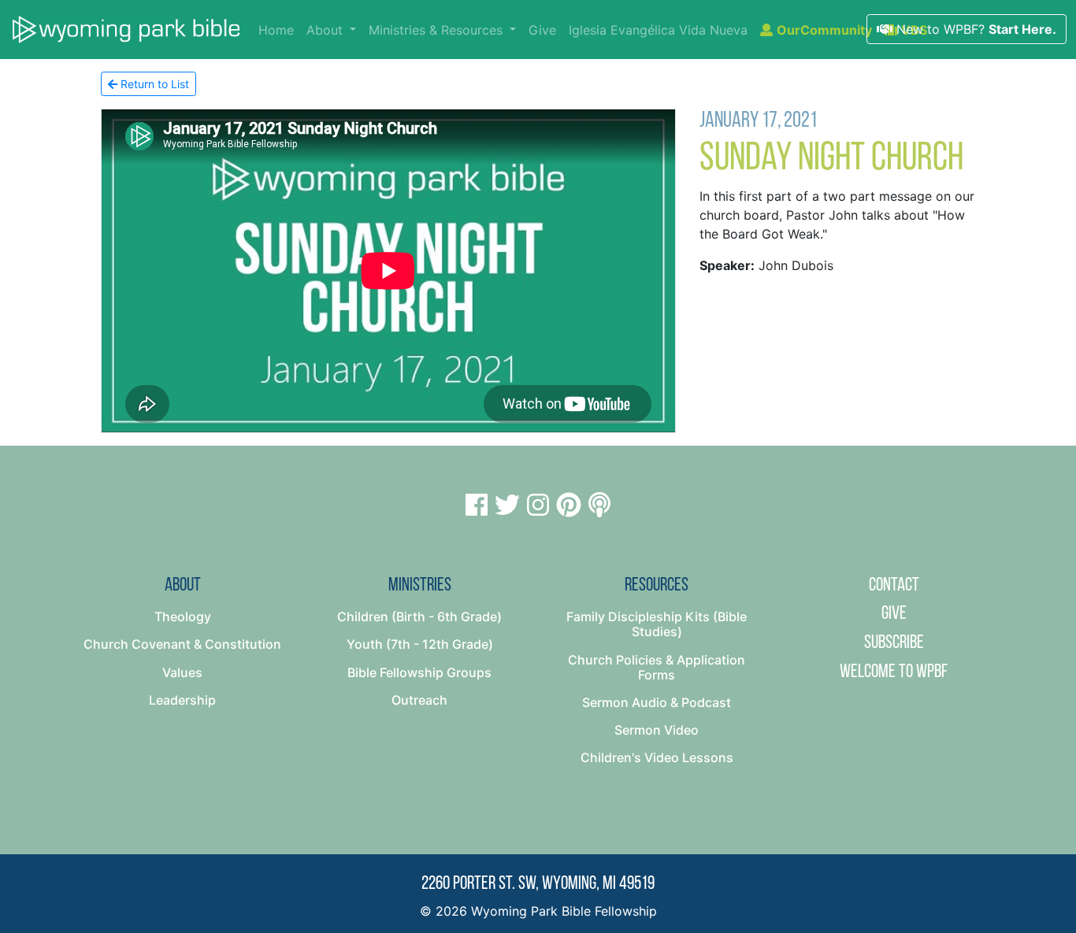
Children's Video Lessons (657, 757)
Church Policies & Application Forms (656, 667)
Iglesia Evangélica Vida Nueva (658, 30)
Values (182, 672)
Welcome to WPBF (894, 672)
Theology (182, 616)
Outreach (419, 700)
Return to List (153, 84)
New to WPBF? (974, 29)
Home (279, 29)
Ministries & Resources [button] (437, 30)
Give (542, 30)
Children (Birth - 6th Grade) (419, 616)
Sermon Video (656, 730)
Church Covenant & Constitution (182, 644)
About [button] (326, 30)
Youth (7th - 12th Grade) (420, 644)
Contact (894, 585)
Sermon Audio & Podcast (656, 702)
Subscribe (894, 643)
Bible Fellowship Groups (419, 672)
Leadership (182, 700)
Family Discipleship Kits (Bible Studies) (656, 624)
